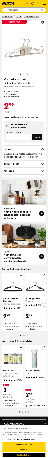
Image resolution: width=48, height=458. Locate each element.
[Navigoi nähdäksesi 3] (27, 74)
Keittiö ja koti (7, 16)
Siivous (19, 16)
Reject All (24, 449)
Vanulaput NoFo (32, 372)
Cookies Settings (24, 455)
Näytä (37, 137)
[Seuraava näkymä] (42, 48)
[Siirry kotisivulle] (8, 3)
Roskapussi (10, 373)
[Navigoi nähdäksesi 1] (20, 74)
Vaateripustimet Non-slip (11, 301)
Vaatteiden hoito (31, 16)
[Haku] (43, 9)
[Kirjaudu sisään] (27, 4)
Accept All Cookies (24, 444)
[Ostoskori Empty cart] (39, 4)
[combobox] (21, 9)
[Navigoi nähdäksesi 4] (28, 412)
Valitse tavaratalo (14, 132)
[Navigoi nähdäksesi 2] (24, 74)
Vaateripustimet (32, 299)
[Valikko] (45, 4)
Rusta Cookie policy (26, 439)
